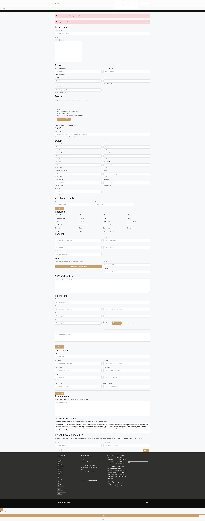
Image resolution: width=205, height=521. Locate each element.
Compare (102, 516)
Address (134, 5)
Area (104, 244)
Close (102, 519)
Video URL (58, 131)
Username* (58, 442)
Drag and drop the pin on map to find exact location (69, 261)
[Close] (148, 16)
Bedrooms (58, 306)
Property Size (58, 367)
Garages (105, 170)
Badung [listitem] (60, 464)
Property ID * (106, 179)
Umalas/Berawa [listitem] (62, 492)
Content (57, 37)
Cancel (58, 450)
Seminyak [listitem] (60, 472)
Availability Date (107, 383)
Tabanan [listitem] (60, 474)
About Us (128, 5)
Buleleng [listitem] (60, 494)
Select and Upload (64, 119)
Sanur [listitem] (59, 482)
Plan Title (57, 299)
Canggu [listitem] (60, 460)
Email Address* (107, 442)
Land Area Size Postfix (61, 170)
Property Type (59, 383)
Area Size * (106, 153)
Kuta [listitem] (59, 462)
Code (61, 40)
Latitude (105, 261)
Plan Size (57, 320)
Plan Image (106, 320)
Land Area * (106, 161)
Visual (57, 40)
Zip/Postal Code (59, 251)
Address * (57, 237)
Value (96, 201)
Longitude (106, 268)
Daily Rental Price (59, 179)
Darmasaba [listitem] (61, 486)
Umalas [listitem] (60, 468)
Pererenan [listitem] (60, 470)
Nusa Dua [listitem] (60, 480)
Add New (60, 208)
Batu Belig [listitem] (60, 490)
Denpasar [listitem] (60, 478)
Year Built (57, 188)
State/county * (107, 237)
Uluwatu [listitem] (60, 476)
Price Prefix (58, 86)
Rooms (105, 144)
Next (145, 450)
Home (116, 5)
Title (56, 201)
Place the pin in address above (78, 266)
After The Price (107, 78)
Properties (122, 5)
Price (56, 313)
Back (102, 450)
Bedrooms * (58, 144)
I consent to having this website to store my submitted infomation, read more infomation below (81, 421)
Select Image (117, 323)
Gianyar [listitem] (60, 484)
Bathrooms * (58, 153)
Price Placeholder (108, 68)
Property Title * (59, 30)
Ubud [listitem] (59, 488)
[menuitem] (145, 3)
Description (58, 331)
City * (56, 244)
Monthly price (58, 78)
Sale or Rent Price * (60, 68)
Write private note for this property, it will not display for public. (72, 399)
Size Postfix (58, 161)
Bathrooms (106, 306)
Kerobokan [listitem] (61, 466)
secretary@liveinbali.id (88, 471)
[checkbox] (59, 215)
